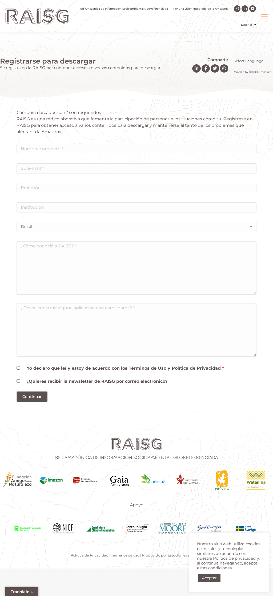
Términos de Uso (148, 368)
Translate (265, 72)
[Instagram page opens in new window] (237, 8)
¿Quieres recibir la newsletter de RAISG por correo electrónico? (97, 381)
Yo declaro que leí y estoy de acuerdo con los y (125, 368)
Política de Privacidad (196, 368)
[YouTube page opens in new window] (252, 8)
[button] (248, 24)
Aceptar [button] (209, 577)
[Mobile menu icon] (264, 16)
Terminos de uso (125, 555)
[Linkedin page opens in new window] (245, 8)
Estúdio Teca (179, 555)
